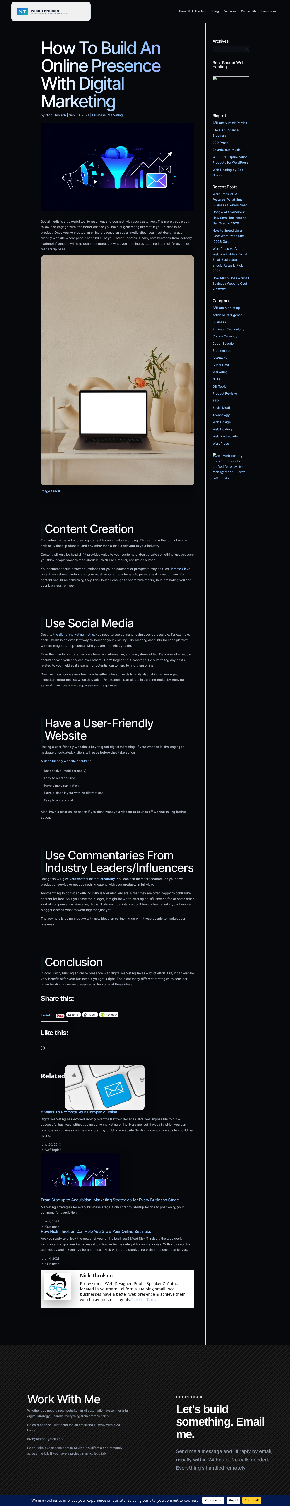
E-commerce (222, 350)
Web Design (222, 422)
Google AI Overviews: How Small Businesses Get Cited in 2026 (229, 217)
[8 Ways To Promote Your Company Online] (105, 1107)
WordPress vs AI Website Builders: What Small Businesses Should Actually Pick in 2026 (230, 260)
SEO (216, 401)
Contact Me (248, 11)
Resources (268, 11)
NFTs (216, 379)
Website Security (225, 436)
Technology (221, 415)
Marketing (115, 115)
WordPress (221, 443)
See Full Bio (142, 1299)
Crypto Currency (225, 336)
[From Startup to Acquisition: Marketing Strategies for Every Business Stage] (80, 1195)
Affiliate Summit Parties (230, 123)
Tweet (45, 1014)
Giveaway (220, 358)
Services (230, 11)
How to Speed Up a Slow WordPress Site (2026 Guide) (228, 235)
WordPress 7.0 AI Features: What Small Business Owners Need (230, 199)
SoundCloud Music (227, 150)
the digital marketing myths (73, 634)
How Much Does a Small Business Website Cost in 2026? (231, 283)
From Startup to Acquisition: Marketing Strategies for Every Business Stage (110, 1200)
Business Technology (228, 329)
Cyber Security (224, 343)
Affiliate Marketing (226, 308)
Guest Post (221, 365)
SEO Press (220, 143)
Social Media (222, 408)
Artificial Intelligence (227, 315)
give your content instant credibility (88, 879)
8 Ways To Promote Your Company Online (79, 1112)
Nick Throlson (56, 115)
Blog (215, 11)
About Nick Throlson (192, 11)
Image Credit (50, 491)
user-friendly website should (65, 761)
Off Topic (219, 386)
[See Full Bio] (156, 1299)
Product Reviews (225, 393)
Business (99, 115)
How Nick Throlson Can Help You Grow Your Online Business (96, 1231)
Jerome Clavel (180, 569)
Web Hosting (222, 429)
